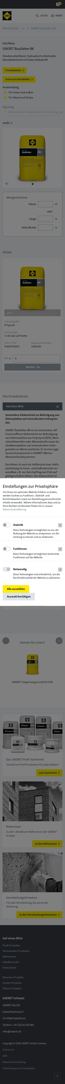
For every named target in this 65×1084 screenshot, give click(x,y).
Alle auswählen (16, 589)
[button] (37, 531)
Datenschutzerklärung (14, 509)
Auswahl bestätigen (19, 596)
